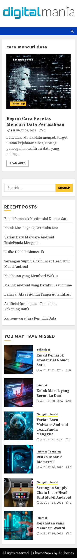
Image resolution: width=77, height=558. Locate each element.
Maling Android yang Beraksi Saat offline (38, 285)
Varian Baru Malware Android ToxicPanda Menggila (52, 426)
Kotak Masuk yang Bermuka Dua (31, 227)
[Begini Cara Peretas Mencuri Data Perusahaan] (38, 81)
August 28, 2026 (51, 401)
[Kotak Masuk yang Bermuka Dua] (18, 392)
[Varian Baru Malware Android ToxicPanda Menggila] (18, 425)
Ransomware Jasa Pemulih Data (30, 318)
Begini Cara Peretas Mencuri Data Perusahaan (35, 121)
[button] (72, 31)
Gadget (42, 414)
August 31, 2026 (51, 370)
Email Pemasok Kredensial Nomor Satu (36, 218)
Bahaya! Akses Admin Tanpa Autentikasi (37, 294)
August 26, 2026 (51, 467)
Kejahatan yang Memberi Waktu (31, 275)
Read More (17, 163)
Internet (42, 385)
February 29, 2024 (23, 130)
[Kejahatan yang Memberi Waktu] (18, 525)
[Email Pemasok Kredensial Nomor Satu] (18, 359)
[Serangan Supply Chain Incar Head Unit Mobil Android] (18, 492)
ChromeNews (43, 553)
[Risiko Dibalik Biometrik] (18, 459)
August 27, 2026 (51, 440)
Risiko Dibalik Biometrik (24, 251)
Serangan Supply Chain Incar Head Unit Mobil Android (54, 492)
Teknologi (18, 104)
